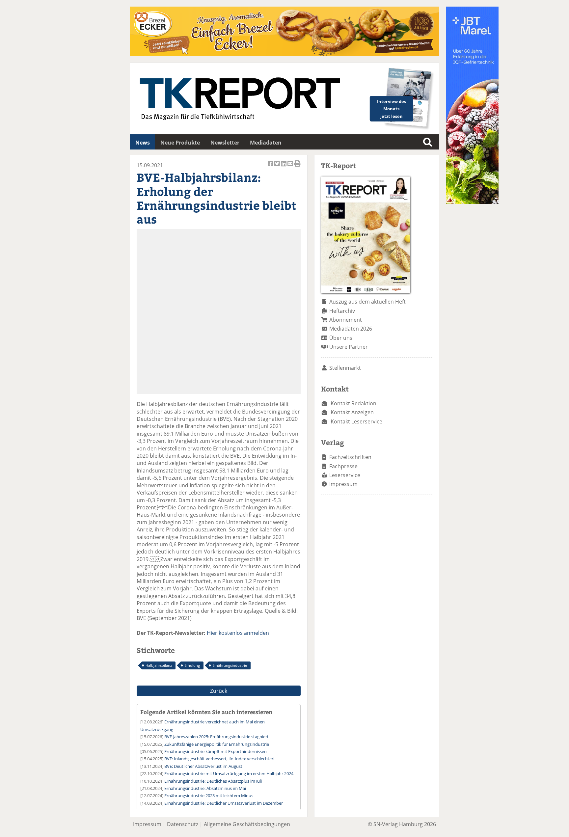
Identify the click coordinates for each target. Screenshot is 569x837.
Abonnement (345, 319)
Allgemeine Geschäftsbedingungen (247, 824)
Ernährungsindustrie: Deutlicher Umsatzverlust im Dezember (223, 803)
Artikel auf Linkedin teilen (284, 167)
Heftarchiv (342, 310)
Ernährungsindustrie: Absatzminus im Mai (205, 788)
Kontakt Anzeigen (352, 412)
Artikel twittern (277, 167)
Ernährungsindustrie (229, 665)
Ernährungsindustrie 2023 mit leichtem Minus (208, 795)
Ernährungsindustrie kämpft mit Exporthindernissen (215, 751)
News (142, 142)
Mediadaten (266, 142)
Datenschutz (182, 824)
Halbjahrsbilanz (159, 665)
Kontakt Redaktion (353, 403)
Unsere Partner (348, 346)
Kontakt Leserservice (356, 421)
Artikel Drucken (297, 167)
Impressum (343, 484)
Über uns (340, 337)
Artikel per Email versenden (290, 167)
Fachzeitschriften (350, 457)
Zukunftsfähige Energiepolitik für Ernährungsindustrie (216, 744)
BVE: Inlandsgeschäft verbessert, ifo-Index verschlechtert (219, 759)
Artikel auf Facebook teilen (271, 167)
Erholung (192, 665)
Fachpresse (343, 466)
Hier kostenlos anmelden (238, 632)
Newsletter (224, 142)
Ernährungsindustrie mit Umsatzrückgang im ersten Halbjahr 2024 (228, 773)
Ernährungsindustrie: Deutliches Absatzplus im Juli (213, 781)
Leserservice (344, 475)
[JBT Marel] (472, 202)
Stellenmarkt (345, 367)
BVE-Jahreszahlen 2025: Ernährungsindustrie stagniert (216, 737)
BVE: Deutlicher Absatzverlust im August (203, 766)
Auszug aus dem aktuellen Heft (367, 301)
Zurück (218, 690)
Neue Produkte (180, 142)
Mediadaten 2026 (350, 328)
